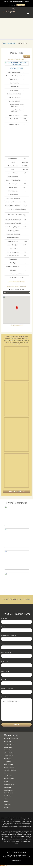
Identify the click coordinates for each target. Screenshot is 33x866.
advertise (6, 773)
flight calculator (8, 764)
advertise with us (12, 855)
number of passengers (7, 688)
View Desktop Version (16, 860)
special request (5, 697)
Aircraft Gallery (12, 43)
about (6, 798)
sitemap (6, 801)
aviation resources (9, 784)
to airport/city (5, 662)
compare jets (7, 750)
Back (27, 56)
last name (4, 627)
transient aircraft (9, 744)
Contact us (7, 781)
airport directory (8, 753)
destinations (7, 758)
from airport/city (6, 652)
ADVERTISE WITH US (16, 491)
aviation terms (8, 787)
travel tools (7, 761)
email (2, 644)
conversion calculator (10, 770)
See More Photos (16, 68)
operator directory (9, 790)
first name (4, 618)
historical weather (9, 778)
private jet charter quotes (11, 738)
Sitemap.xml (7, 804)
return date (4, 680)
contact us (27, 857)
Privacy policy (22, 855)
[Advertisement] (16, 363)
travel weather (8, 776)
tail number (7, 796)
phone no (8, 635)
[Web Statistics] (3, 865)
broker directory (8, 793)
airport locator (8, 755)
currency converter (9, 767)
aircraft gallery (8, 747)
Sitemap (21, 857)
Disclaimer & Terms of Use (10, 857)
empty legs (7, 741)
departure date (5, 671)
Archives (6, 807)
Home (4, 43)
